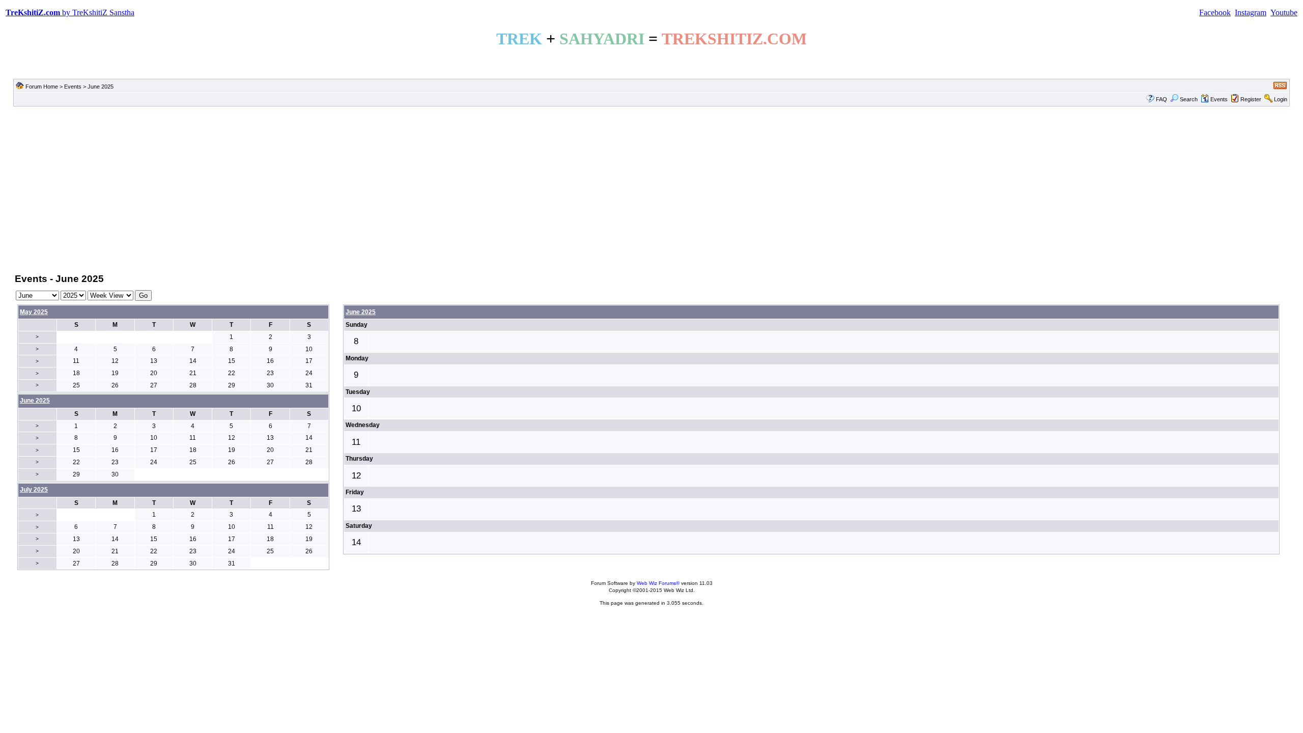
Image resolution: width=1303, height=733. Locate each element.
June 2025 (361, 312)
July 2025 (34, 489)
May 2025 (34, 312)
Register (1250, 99)
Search (1189, 99)
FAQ (1161, 99)
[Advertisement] (651, 189)
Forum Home (41, 86)
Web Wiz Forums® (658, 583)
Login (1280, 99)
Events (72, 86)
